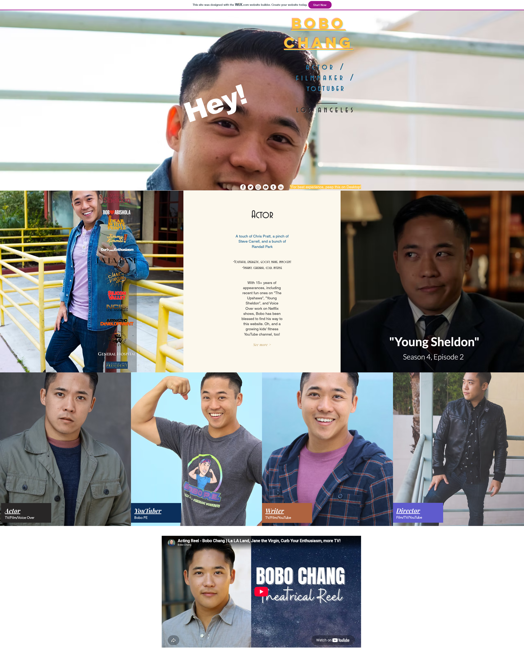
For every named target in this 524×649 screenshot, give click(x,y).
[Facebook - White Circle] (243, 187)
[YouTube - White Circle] (266, 187)
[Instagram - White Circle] (258, 187)
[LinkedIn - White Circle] (281, 187)
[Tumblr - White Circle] (273, 187)
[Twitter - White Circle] (250, 187)
